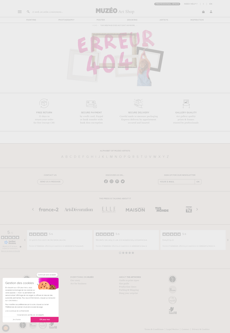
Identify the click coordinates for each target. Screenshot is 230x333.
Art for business (78, 283)
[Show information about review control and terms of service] (20, 247)
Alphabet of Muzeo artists (115, 151)
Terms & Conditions (154, 329)
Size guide (124, 283)
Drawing (132, 20)
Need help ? (191, 4)
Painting (31, 20)
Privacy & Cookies (201, 329)
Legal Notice (172, 329)
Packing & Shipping (129, 290)
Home (94, 25)
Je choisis (17, 319)
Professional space (167, 4)
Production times (127, 287)
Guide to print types (129, 280)
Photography (66, 20)
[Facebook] (106, 183)
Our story (75, 280)
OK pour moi (45, 319)
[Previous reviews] (25, 240)
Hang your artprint (128, 293)
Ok (198, 182)
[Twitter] (123, 183)
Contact (185, 329)
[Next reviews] (228, 240)
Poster (101, 20)
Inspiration (197, 20)
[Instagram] (112, 183)
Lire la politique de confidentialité (17, 311)
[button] (5, 328)
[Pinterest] (118, 183)
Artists (164, 20)
